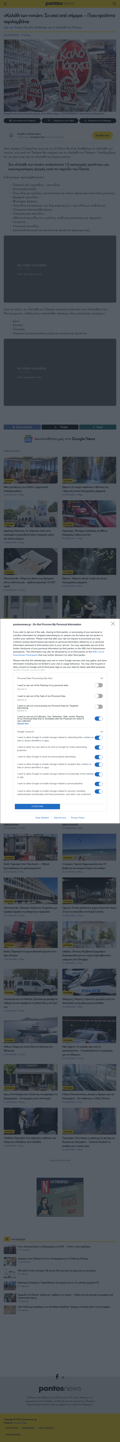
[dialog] (60, 721)
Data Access (60, 817)
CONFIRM (37, 806)
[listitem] (60, 678)
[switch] (99, 685)
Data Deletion (42, 817)
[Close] (114, 625)
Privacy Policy (78, 817)
